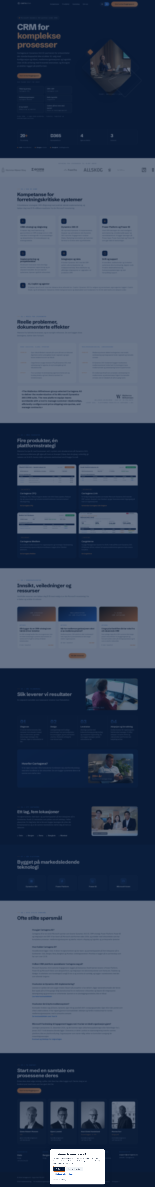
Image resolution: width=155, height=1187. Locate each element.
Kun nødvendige (74, 1169)
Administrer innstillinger (64, 1174)
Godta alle (59, 1169)
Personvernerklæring (59, 1180)
